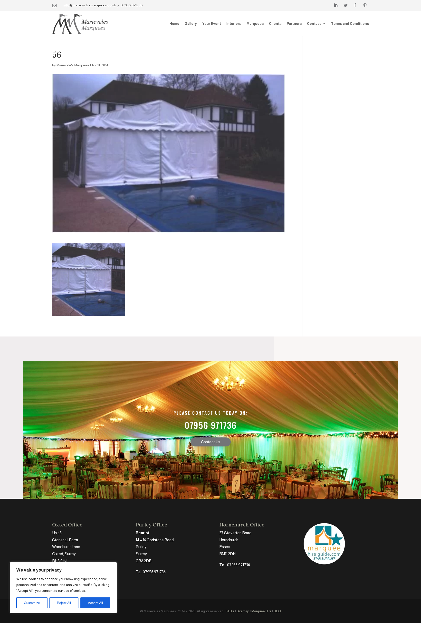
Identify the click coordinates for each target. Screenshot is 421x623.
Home (174, 24)
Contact (314, 24)
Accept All (95, 603)
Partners (294, 24)
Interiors (233, 24)
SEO (277, 611)
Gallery (191, 24)
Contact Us (210, 442)
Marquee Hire (261, 611)
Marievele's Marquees (73, 65)
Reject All (64, 603)
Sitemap (243, 611)
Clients (275, 24)
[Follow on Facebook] (355, 5)
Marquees (255, 24)
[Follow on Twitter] (345, 5)
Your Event (211, 24)
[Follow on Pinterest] (365, 5)
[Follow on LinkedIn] (336, 5)
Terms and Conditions (350, 24)
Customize (32, 603)
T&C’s (229, 611)
